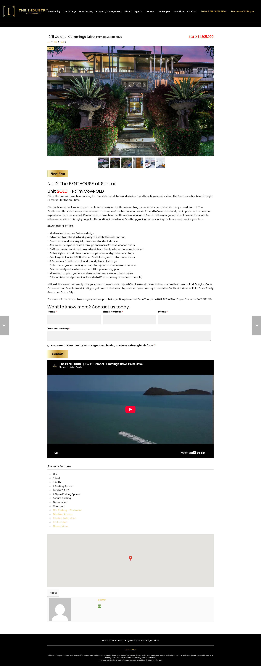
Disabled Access (62, 514)
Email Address (113, 311)
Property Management (109, 11)
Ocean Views (60, 526)
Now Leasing (86, 11)
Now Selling (54, 11)
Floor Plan (58, 174)
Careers (150, 11)
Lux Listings (70, 11)
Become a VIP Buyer (242, 11)
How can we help (58, 328)
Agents (139, 11)
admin (102, 600)
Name (52, 311)
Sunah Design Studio (148, 640)
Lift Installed (60, 522)
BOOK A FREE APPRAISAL (214, 11)
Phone (163, 311)
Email (99, 606)
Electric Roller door (64, 518)
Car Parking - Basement (67, 510)
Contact (192, 11)
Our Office (178, 11)
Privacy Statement (112, 640)
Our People (164, 11)
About (128, 11)
